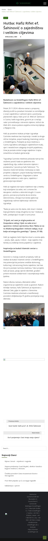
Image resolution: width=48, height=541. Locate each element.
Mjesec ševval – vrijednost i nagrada (18, 461)
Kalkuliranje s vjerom (12, 486)
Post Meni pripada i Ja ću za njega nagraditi (20, 481)
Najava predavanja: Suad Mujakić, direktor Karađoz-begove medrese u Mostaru (23, 467)
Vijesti (5, 18)
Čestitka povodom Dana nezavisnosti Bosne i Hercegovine (21, 474)
